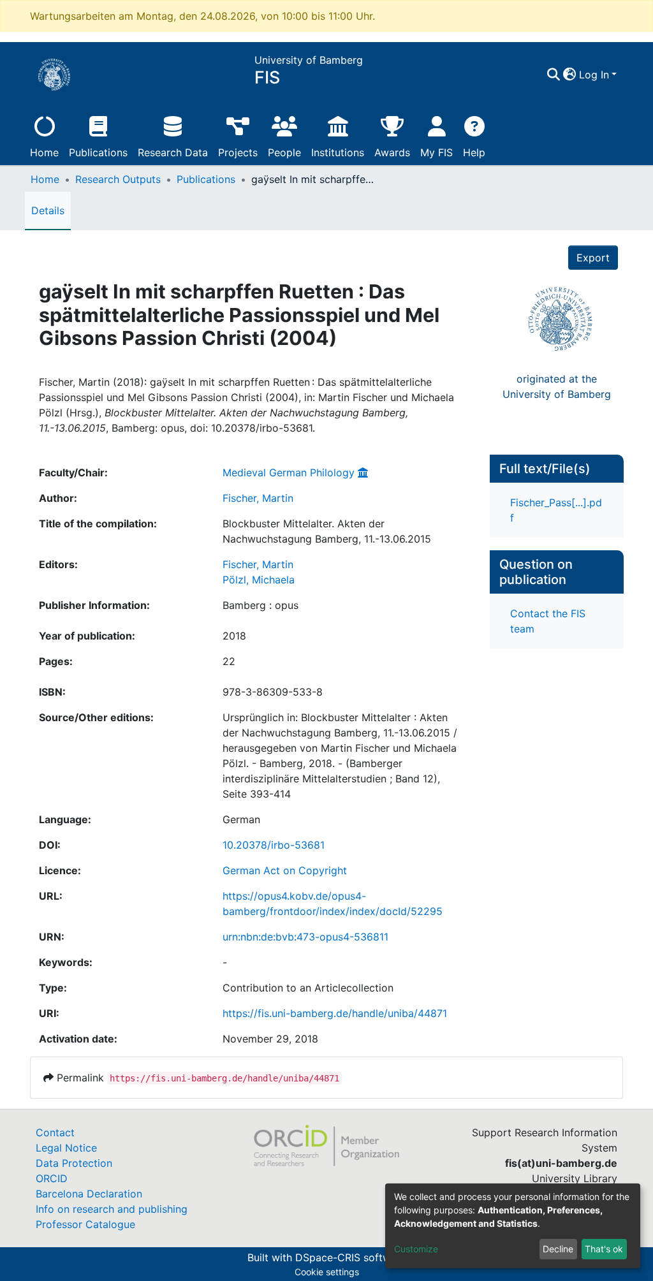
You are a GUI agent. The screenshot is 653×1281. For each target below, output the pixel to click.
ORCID (52, 1178)
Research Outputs (118, 179)
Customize (416, 1248)
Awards (392, 152)
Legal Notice (66, 1147)
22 (229, 661)
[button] (570, 74)
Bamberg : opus (260, 605)
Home (44, 152)
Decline (558, 1248)
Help (474, 152)
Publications (98, 152)
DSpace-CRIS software (350, 1257)
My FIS (436, 152)
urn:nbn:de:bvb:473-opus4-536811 (305, 936)
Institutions (337, 152)
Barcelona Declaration (89, 1193)
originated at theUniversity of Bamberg (557, 386)
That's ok (604, 1248)
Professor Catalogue (85, 1224)
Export (593, 257)
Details (47, 210)
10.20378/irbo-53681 (274, 844)
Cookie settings (327, 1271)
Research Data (173, 152)
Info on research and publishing (111, 1209)
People (284, 152)
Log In (594, 74)
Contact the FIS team (547, 621)
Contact (55, 1132)
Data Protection (74, 1163)
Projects (238, 152)
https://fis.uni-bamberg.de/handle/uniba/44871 (335, 1013)
